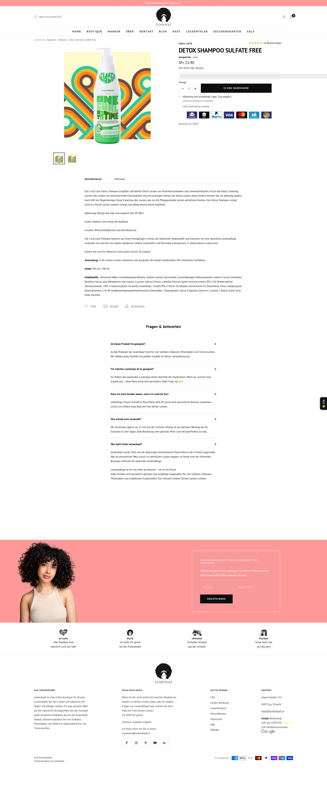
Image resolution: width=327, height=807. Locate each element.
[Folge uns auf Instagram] (136, 742)
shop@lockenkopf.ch (272, 711)
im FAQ (261, 646)
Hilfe (93, 306)
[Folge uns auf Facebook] (126, 742)
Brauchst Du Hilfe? (189, 123)
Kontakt (146, 31)
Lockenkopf (39, 39)
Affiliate (214, 729)
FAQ (212, 697)
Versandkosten (218, 713)
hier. (204, 431)
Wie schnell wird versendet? (126, 419)
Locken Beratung (219, 702)
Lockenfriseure (218, 708)
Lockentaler (197, 31)
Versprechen (137, 306)
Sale (251, 31)
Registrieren (216, 598)
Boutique (94, 31)
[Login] (283, 16)
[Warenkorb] (291, 16)
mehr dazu (175, 3)
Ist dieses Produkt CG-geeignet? (128, 344)
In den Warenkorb (236, 88)
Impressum (216, 719)
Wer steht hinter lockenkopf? (126, 444)
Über (130, 31)
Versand (199, 67)
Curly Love (185, 43)
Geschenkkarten (227, 31)
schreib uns (117, 381)
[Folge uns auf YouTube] (155, 742)
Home (76, 31)
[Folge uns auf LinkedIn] (164, 742)
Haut (177, 31)
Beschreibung (93, 179)
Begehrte (51, 39)
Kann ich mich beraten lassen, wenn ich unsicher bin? (140, 394)
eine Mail (136, 406)
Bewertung (271, 718)
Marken (114, 31)
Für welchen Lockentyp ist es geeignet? (132, 369)
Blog (163, 31)
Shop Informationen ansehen (196, 106)
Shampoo (62, 39)
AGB (212, 724)
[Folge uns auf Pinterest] (145, 742)
